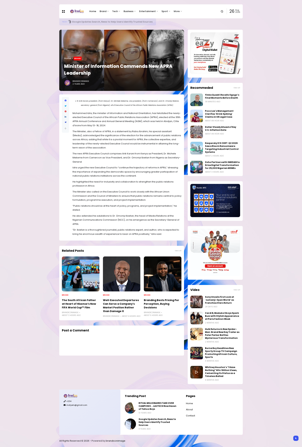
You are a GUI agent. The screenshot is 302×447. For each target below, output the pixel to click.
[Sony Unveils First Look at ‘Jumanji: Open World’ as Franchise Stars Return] (196, 302)
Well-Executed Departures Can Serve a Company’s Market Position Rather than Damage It (121, 305)
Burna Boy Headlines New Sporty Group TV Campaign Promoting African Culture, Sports (221, 353)
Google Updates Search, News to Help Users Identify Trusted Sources (112, 21)
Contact (190, 415)
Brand (103, 11)
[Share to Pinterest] (65, 111)
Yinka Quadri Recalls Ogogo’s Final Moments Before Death (222, 96)
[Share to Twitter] (65, 106)
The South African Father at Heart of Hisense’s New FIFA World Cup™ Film (79, 303)
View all (178, 250)
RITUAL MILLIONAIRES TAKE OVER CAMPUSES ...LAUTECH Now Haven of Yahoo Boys (157, 406)
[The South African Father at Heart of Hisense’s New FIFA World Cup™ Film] (80, 273)
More (177, 11)
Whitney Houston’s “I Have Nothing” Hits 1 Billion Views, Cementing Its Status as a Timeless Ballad (221, 372)
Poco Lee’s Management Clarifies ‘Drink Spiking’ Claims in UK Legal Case (219, 114)
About (189, 409)
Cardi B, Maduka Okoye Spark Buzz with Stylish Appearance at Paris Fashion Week (222, 316)
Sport (164, 11)
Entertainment (147, 11)
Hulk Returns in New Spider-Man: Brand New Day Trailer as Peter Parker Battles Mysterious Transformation (222, 333)
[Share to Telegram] (65, 122)
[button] (65, 128)
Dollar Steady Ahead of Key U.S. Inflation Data (220, 128)
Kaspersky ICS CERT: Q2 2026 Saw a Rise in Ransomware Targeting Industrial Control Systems (222, 147)
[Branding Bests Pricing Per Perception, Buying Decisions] (162, 273)
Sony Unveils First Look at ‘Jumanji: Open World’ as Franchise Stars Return (219, 300)
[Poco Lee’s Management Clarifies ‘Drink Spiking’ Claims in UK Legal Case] (196, 116)
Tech (115, 11)
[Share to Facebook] (65, 101)
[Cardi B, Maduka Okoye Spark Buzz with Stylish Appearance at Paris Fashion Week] (196, 318)
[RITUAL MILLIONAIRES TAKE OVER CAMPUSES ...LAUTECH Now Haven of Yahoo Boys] (130, 408)
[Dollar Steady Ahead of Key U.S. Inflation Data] (196, 132)
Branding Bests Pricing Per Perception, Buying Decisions (161, 303)
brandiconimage (115, 440)
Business (128, 11)
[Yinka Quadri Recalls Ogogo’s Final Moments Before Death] (196, 100)
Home (92, 11)
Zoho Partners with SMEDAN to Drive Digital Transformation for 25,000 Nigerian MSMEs (222, 165)
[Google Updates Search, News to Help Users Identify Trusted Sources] (69, 22)
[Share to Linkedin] (65, 117)
